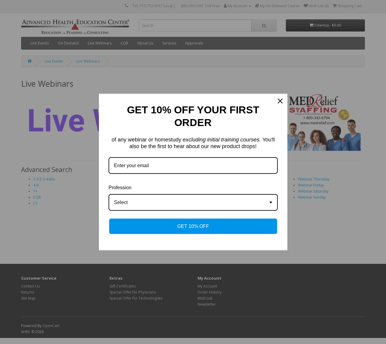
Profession (120, 187)
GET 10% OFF (193, 226)
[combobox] (193, 202)
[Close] (280, 101)
